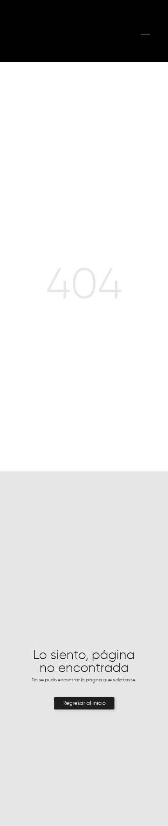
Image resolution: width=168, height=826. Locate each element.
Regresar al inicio (84, 703)
